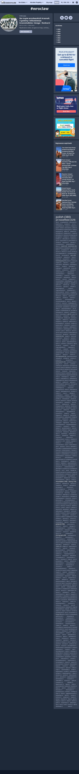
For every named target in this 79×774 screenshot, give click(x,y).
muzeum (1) (67, 662)
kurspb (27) (58, 503)
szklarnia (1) (58, 526)
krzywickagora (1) (65, 461)
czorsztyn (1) (73, 340)
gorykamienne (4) (59, 575)
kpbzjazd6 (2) (58, 541)
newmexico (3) (67, 235)
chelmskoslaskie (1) (71, 574)
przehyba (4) (66, 358)
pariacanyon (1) (68, 227)
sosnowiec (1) (74, 391)
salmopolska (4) (66, 502)
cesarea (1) (70, 704)
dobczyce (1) (64, 465)
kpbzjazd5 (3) (58, 537)
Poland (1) (63, 693)
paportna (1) (73, 638)
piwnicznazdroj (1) (60, 563)
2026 (58, 29)
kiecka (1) (58, 463)
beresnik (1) (74, 542)
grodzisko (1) (58, 531)
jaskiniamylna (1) (68, 647)
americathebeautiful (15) (61, 253)
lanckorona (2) (70, 487)
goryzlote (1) (72, 625)
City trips (49, 2)
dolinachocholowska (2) (70, 620)
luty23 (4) (66, 522)
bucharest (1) (58, 697)
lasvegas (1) (58, 496)
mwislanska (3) (72, 568)
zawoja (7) (58, 391)
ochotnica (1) (73, 358)
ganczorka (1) (66, 518)
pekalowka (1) (74, 446)
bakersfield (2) (59, 264)
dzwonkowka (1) (59, 706)
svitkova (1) (58, 393)
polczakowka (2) (59, 487)
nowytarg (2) (74, 260)
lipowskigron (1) (67, 248)
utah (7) (57, 222)
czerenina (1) (73, 640)
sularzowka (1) (59, 448)
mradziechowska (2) (60, 574)
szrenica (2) (66, 275)
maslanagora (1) (65, 376)
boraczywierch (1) (65, 503)
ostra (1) (75, 559)
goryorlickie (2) (73, 351)
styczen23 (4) (73, 531)
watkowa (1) (74, 642)
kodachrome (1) (59, 224)
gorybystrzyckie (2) (60, 352)
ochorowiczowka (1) (60, 444)
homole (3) (65, 552)
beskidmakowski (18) (65, 310)
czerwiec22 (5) (59, 570)
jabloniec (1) (74, 507)
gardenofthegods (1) (70, 244)
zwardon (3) (67, 406)
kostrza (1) (58, 507)
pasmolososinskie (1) (60, 550)
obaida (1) (69, 700)
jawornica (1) (63, 400)
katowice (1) (72, 666)
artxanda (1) (67, 691)
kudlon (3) (74, 575)
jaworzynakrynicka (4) (72, 356)
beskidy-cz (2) (67, 317)
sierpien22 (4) (65, 555)
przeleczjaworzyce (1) (60, 528)
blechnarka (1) (73, 431)
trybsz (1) (68, 479)
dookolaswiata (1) (59, 671)
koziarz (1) (58, 542)
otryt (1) (69, 642)
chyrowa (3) (58, 345)
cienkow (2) (70, 288)
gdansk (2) (58, 634)
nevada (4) (64, 266)
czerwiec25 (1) (65, 270)
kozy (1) (66, 444)
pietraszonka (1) (59, 500)
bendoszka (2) (73, 491)
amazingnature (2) (72, 535)
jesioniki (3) (65, 297)
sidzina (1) (67, 389)
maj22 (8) (65, 572)
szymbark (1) (73, 376)
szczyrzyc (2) (65, 531)
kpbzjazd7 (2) (66, 520)
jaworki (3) (73, 492)
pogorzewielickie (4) (72, 463)
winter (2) (58, 693)
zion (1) (75, 281)
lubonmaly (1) (74, 581)
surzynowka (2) (73, 454)
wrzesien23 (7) (59, 413)
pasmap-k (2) (63, 472)
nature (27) (68, 667)
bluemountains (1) (70, 689)
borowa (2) (74, 610)
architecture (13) (72, 643)
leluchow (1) (74, 450)
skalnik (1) (67, 651)
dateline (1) (74, 700)
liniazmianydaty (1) (66, 669)
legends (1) (73, 697)
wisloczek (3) (70, 343)
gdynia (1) (65, 636)
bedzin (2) (73, 395)
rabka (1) (68, 581)
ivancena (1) (65, 327)
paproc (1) (68, 507)
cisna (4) (74, 329)
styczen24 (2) (73, 415)
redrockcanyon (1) (66, 496)
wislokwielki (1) (66, 592)
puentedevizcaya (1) (60, 691)
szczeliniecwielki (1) (60, 656)
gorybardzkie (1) (72, 631)
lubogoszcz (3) (67, 477)
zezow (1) (63, 507)
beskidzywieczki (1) (71, 290)
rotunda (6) (65, 349)
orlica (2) (67, 352)
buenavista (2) (65, 242)
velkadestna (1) (73, 352)
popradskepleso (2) (73, 629)
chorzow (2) (74, 400)
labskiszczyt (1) (71, 273)
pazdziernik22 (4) (71, 539)
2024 (58, 33)
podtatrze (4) (65, 382)
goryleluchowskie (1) (66, 428)
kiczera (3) (58, 400)
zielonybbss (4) (73, 496)
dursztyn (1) (73, 514)
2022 (58, 38)
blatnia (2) (74, 277)
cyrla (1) (61, 332)
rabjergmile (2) (69, 607)
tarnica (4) (58, 369)
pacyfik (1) (73, 669)
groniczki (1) (62, 446)
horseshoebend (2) (60, 229)
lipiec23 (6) (67, 492)
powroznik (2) (74, 452)
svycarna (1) (64, 303)
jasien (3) (73, 284)
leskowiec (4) (73, 470)
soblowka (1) (72, 393)
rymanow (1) (64, 343)
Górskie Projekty (36, 2)
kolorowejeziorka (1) (60, 651)
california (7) (64, 251)
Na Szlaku (22, 2)
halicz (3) (62, 369)
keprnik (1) (74, 301)
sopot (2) (64, 634)
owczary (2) (62, 505)
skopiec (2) (74, 585)
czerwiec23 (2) (74, 502)
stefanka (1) (64, 430)
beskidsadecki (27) (72, 303)
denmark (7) (66, 605)
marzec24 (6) (70, 387)
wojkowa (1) (58, 428)
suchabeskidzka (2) (65, 454)
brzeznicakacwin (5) (60, 479)
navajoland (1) (73, 237)
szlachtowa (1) (59, 494)
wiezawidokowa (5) (71, 411)
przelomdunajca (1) (71, 557)
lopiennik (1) (66, 640)
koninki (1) (65, 485)
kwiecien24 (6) (72, 371)
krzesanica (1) (74, 686)
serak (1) (69, 301)
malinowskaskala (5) (60, 498)
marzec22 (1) (64, 590)
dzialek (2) (66, 413)
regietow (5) (58, 349)
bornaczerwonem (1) (60, 539)
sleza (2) (66, 612)
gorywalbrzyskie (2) (60, 612)
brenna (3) (58, 279)
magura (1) (70, 430)
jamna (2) (73, 592)
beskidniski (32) (60, 336)
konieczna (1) (58, 450)
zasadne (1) (58, 310)
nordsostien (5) (71, 603)
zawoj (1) (68, 513)
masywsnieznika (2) (67, 627)
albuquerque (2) (73, 235)
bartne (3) (73, 345)
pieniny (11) (66, 338)
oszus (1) (65, 393)
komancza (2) (59, 334)
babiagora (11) (59, 363)
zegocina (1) (72, 419)
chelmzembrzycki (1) (60, 474)
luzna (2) (75, 430)
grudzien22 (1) (66, 544)
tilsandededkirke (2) (60, 609)
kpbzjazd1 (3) (65, 579)
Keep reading (25, 31)
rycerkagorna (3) (59, 492)
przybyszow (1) (59, 338)
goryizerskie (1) (73, 653)
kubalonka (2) (68, 367)
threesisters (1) (59, 689)
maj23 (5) (71, 503)
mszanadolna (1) (73, 671)
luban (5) (74, 257)
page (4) (57, 227)
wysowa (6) (68, 373)
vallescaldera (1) (65, 238)
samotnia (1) (73, 270)
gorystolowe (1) (68, 656)
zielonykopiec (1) (72, 572)
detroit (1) (67, 695)
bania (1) (58, 461)
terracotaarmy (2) (59, 664)
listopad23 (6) (65, 435)
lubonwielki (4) (73, 485)
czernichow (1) (59, 621)
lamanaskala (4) (65, 398)
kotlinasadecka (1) (73, 332)
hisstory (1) (66, 664)
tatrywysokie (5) (73, 614)
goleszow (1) (73, 382)
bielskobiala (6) (67, 277)
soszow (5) (58, 367)
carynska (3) (66, 316)
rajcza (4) (74, 402)
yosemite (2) (74, 251)
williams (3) (66, 231)
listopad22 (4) (59, 520)
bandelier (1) (58, 238)
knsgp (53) (58, 614)
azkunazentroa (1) (71, 688)
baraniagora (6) (73, 365)
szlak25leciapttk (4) (60, 384)
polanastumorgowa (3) (60, 581)
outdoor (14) (73, 601)
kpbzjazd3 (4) (73, 561)
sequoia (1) (72, 262)
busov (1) (58, 505)
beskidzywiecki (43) (61, 362)
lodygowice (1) (59, 415)
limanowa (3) (72, 548)
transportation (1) (65, 702)
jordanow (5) (58, 360)
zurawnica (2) (70, 472)
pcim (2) (68, 446)
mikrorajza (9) (74, 384)
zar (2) (63, 470)
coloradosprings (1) (60, 244)
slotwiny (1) (58, 454)
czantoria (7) (74, 367)
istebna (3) (58, 408)
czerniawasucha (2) (60, 389)
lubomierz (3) (66, 284)
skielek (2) (68, 441)
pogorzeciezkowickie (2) (72, 374)
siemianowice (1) (59, 402)
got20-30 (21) (59, 294)
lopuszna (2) (73, 483)
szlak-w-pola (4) (73, 369)
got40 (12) (73, 259)
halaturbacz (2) (65, 483)
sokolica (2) (58, 340)
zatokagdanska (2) (72, 634)
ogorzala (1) (66, 286)
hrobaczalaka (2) (73, 444)
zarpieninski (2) (65, 340)
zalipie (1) (74, 673)
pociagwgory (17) (65, 249)
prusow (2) (58, 419)
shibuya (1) (58, 700)
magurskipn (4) (71, 347)
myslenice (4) (58, 409)
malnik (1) (73, 426)
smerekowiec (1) (59, 502)
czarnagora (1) (65, 514)
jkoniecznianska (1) (66, 450)
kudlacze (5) (66, 409)
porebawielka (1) (59, 522)
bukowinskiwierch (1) (60, 594)
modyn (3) (70, 559)
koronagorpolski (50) (61, 356)
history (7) (58, 645)
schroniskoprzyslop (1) (70, 500)
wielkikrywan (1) (73, 327)
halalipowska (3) (73, 378)
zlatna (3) (67, 380)
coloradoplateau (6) (60, 226)
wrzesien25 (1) (66, 259)
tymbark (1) (68, 260)
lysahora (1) (73, 325)
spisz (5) (63, 341)
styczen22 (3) (67, 575)
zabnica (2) (73, 404)
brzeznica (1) (71, 489)
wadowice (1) (58, 553)
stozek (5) (63, 367)
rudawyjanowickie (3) (71, 586)
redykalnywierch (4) (60, 380)
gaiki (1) (57, 446)
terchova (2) (67, 323)
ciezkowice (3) (59, 431)
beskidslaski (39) (72, 246)
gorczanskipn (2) (71, 524)
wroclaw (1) (73, 658)
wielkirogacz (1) (66, 494)
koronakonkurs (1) (73, 612)
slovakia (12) (74, 323)
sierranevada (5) (65, 255)
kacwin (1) (74, 479)
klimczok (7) (58, 295)
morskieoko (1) (70, 678)
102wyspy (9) (58, 422)
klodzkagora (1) (65, 631)
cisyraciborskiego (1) (60, 667)
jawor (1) (75, 503)
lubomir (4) (74, 474)
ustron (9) (64, 279)
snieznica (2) (58, 583)
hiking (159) (72, 481)
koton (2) (58, 314)
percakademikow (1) (72, 645)
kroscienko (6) (59, 257)
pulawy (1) (67, 336)
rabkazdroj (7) (67, 257)
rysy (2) (66, 629)
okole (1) (57, 586)
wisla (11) (58, 249)
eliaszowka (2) (73, 306)
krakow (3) (73, 544)
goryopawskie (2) (59, 618)
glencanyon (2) (71, 272)
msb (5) (67, 470)
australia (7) (65, 675)
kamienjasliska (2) (70, 564)
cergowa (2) (65, 345)
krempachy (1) (74, 513)
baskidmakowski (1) (60, 455)
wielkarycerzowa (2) (60, 439)
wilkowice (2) (66, 415)
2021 (58, 40)
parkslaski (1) (67, 402)
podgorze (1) (65, 546)
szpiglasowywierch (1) (71, 677)
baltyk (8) (67, 609)
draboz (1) (67, 491)
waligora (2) (58, 610)
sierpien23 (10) (66, 468)
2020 (58, 42)
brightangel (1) (59, 268)
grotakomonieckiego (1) (70, 466)
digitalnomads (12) (60, 684)
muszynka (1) (66, 426)
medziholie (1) (67, 325)
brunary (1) (68, 505)
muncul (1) (64, 570)
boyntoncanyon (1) (68, 229)
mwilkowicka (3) (67, 417)
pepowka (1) (74, 441)
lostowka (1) (73, 286)
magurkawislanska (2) (60, 290)
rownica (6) (74, 248)
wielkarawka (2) (59, 511)
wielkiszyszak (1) (59, 649)
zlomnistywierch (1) (70, 563)
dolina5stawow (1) (60, 678)
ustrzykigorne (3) (59, 317)
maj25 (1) (73, 275)
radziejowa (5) (59, 358)
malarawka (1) (67, 511)
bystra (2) (74, 428)
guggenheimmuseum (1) (71, 693)
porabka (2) (58, 398)
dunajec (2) (58, 601)
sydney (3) (74, 680)
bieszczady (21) (63, 314)
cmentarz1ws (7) (72, 420)
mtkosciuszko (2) (72, 675)
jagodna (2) (58, 354)
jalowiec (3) (58, 555)
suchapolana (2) (69, 459)
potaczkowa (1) (73, 520)
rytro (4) (57, 332)
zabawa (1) (63, 516)
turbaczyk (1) (67, 530)
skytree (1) (63, 700)
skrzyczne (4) (68, 498)
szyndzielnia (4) (73, 294)
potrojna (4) (73, 398)
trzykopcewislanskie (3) (67, 448)
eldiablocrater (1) (67, 233)
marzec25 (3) (58, 286)
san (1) (57, 677)
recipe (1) (58, 669)
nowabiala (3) (59, 485)
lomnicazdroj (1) (59, 305)
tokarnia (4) (73, 336)
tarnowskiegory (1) (60, 662)
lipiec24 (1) (65, 354)
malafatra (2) (65, 321)
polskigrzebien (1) (59, 653)
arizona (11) (67, 226)
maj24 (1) (58, 378)
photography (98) (61, 535)
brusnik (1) (58, 598)
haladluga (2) (74, 691)
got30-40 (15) (73, 249)
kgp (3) (73, 649)
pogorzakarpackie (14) (60, 459)
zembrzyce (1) (68, 474)
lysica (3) (73, 605)
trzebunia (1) (66, 312)
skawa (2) (70, 706)
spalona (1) (58, 631)
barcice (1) (74, 330)
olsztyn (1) (74, 656)
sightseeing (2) (73, 702)
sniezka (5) (58, 270)
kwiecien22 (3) (59, 585)
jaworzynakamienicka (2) (61, 568)
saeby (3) (63, 610)
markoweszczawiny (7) (71, 362)
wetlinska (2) (58, 316)
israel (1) (65, 704)
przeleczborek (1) (59, 530)
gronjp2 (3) (58, 472)
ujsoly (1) (69, 570)
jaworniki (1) (58, 643)
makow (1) (74, 455)
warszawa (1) (65, 643)
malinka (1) (74, 647)
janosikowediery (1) (60, 323)
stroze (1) (58, 376)
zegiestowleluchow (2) (66, 452)
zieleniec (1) (72, 354)
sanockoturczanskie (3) (70, 623)
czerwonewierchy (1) (60, 686)
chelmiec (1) (68, 610)
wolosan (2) (58, 642)
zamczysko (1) (59, 466)
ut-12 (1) (74, 224)
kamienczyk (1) (59, 277)
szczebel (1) (66, 671)
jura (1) (57, 658)
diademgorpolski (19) (72, 541)
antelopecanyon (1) (60, 272)
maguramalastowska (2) (61, 374)
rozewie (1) (68, 632)
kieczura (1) (58, 457)
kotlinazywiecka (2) (60, 417)
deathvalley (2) (73, 264)
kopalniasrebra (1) (72, 660)
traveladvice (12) (59, 682)
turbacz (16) (58, 259)
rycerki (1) (67, 292)
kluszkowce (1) (64, 559)
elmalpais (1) (66, 237)
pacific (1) (58, 702)
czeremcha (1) (59, 566)
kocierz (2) (58, 470)
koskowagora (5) (59, 312)
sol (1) (63, 441)
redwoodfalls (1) (59, 680)
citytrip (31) (59, 546)
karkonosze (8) (66, 268)
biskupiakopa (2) (70, 616)
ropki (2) (75, 704)
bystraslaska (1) (72, 295)
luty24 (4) (69, 400)
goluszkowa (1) (66, 509)
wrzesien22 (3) (73, 552)
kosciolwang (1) (66, 655)
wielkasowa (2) (73, 609)
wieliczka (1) (58, 465)
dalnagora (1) (72, 526)
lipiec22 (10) (58, 533)
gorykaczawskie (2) (67, 585)
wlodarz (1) (58, 599)
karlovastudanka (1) (69, 299)
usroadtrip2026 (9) (64, 222)
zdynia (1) (68, 594)
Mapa (57, 2)
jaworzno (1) (67, 384)
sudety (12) (58, 297)
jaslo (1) (63, 330)
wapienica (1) (73, 435)
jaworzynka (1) (63, 677)
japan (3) (74, 699)
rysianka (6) (72, 363)
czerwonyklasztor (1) (60, 557)
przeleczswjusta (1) (71, 550)
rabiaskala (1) (59, 640)
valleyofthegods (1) (69, 281)
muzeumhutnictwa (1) (60, 424)
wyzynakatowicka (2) (60, 397)
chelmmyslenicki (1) (60, 411)
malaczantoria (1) (64, 658)
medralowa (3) (59, 365)
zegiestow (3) (66, 422)
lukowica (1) (58, 442)
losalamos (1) (73, 238)
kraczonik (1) (58, 452)
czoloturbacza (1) (71, 528)
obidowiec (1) (70, 682)
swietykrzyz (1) (66, 697)
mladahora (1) (74, 439)
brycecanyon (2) (72, 222)
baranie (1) (58, 592)
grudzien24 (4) (74, 305)
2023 (58, 36)
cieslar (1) (74, 408)
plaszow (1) (58, 548)
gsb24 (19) (74, 314)
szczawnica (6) (73, 494)
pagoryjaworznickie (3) (60, 386)
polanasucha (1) (72, 433)
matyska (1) (58, 572)
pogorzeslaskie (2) (60, 248)
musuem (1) (65, 666)
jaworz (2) (65, 548)
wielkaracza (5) (69, 437)
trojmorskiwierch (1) (60, 629)
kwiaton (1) (74, 505)
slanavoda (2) (69, 408)
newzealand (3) (73, 664)
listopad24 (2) (59, 321)
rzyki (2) (75, 397)
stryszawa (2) (71, 386)
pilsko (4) (58, 590)
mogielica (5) (58, 262)
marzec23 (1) (73, 518)
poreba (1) (58, 435)
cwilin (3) (58, 579)
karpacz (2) (73, 268)
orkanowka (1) (73, 522)
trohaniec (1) (64, 642)
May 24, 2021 (23, 25)
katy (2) (75, 343)
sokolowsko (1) (66, 596)
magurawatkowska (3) (60, 347)
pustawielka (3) (66, 306)
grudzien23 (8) (59, 420)
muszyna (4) (64, 371)
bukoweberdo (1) (72, 636)
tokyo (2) (70, 699)
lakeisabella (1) (66, 264)
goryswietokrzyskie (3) (60, 607)
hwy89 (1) (75, 229)
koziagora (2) (58, 430)
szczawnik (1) (58, 426)
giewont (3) (67, 686)
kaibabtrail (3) (73, 231)
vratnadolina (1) (59, 329)
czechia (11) (58, 303)
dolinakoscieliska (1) (60, 647)
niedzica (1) (58, 341)
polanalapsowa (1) (69, 537)
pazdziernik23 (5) (69, 442)
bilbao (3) (58, 688)
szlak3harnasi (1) (70, 516)
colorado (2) (58, 242)
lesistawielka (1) (59, 596)
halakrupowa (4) (73, 389)
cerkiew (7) (72, 349)
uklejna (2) (73, 409)
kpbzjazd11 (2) (73, 509)
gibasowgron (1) (59, 468)
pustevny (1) (73, 317)
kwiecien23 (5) (59, 509)
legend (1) (68, 684)
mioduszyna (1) (68, 455)
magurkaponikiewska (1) (69, 553)
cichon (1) (66, 561)
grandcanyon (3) (59, 231)
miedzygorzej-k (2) (60, 406)
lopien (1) (64, 583)
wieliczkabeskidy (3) (69, 457)
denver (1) (58, 246)
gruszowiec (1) (69, 583)
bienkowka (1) (73, 312)
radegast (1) (58, 319)
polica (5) (66, 363)
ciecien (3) (74, 530)
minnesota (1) (67, 680)
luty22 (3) (63, 586)
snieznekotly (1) (59, 275)
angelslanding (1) (59, 283)
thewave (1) (73, 226)
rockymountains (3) (64, 240)
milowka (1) (74, 417)
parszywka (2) (74, 310)
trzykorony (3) (65, 601)
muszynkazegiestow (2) (71, 424)
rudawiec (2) (58, 625)
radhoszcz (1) (65, 319)
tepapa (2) (58, 666)
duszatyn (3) (65, 334)
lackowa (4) (58, 373)
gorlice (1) (63, 614)
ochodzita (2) (73, 406)
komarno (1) (73, 655)
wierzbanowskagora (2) (61, 476)
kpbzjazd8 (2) (58, 544)
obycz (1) (58, 433)
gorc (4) (74, 308)
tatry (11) (68, 614)
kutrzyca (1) (72, 579)
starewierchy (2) (69, 360)
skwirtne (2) (74, 373)
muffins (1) (74, 667)
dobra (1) (75, 583)
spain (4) (63, 688)
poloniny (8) (73, 511)
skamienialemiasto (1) (60, 603)
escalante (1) (67, 224)
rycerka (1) (67, 439)
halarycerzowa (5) (66, 294)
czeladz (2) (67, 395)
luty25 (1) (65, 295)
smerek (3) (58, 330)
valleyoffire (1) (74, 283)
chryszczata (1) (73, 334)
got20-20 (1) (58, 284)
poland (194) (60, 524)
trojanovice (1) (73, 319)
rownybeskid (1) (59, 395)
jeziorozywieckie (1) (69, 621)
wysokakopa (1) (59, 655)
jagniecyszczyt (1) (59, 616)
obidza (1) (58, 308)
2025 (58, 31)
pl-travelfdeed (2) (59, 627)
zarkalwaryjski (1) (69, 533)
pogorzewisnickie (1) (72, 465)
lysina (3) (75, 459)
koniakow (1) (58, 518)
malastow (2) (66, 431)
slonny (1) (58, 638)
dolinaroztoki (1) (59, 564)
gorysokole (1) (59, 588)
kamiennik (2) (64, 433)
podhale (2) (58, 483)
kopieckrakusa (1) (73, 546)
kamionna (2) (65, 419)
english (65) (64, 246)
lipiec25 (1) (65, 262)
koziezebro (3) (66, 351)
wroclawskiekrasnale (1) (61, 660)
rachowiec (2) (59, 441)
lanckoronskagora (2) (60, 489)
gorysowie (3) (64, 599)
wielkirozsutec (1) (73, 321)
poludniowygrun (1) (68, 329)
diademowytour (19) (72, 590)
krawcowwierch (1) (65, 378)
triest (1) (61, 704)
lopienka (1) (58, 513)
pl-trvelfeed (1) (64, 598)
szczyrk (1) (74, 498)
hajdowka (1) (64, 463)
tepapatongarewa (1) (66, 673)
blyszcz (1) (63, 542)
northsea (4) (58, 605)
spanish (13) (73, 662)
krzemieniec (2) (65, 638)
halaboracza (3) (65, 404)
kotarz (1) (65, 577)
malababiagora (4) (60, 387)
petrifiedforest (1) (59, 233)
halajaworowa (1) (72, 577)
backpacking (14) (59, 695)
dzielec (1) (65, 526)
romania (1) (73, 695)
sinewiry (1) (63, 513)
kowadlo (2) (65, 625)
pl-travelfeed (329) (65, 219)
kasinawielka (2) (71, 476)
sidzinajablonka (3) (73, 380)
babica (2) (75, 472)
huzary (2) (63, 373)
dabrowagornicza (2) (65, 391)
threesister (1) (64, 699)
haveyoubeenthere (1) (72, 598)
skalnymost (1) (74, 588)
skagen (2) (75, 607)
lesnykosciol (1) (72, 279)
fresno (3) (58, 255)
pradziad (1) (72, 297)
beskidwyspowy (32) (61, 260)
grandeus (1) (64, 541)
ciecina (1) (58, 404)
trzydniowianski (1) (70, 618)
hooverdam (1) (72, 266)
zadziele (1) (65, 420)
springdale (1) (67, 283)
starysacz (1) (66, 332)
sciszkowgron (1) (73, 468)
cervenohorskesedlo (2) (61, 301)
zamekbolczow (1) (66, 588)
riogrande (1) (73, 242)
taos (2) (57, 240)
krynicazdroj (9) (59, 351)
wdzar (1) (58, 559)
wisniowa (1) (58, 577)
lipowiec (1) (69, 566)
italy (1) (57, 704)
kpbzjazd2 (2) (74, 570)
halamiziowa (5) (66, 365)
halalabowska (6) (66, 305)
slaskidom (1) (67, 653)
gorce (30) (73, 255)
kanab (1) (62, 227)
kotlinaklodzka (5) (59, 623)
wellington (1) (59, 673)
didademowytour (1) (72, 599)
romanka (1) (67, 649)
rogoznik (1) (58, 516)
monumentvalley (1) (60, 281)
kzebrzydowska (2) (60, 491)
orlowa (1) (75, 448)
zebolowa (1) (73, 461)
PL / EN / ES (65, 2)
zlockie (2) (58, 371)
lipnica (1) (63, 408)
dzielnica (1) (68, 330)
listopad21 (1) (74, 594)
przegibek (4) (73, 292)
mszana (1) (73, 477)
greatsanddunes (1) (72, 240)
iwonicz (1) (58, 343)
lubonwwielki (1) (59, 477)
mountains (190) (61, 481)
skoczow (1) (58, 251)
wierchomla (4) (59, 306)
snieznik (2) (74, 627)
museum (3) (63, 645)
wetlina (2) (73, 316)
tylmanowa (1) (68, 542)
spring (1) (58, 699)
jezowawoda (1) (59, 561)
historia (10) (73, 422)
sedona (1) (74, 227)
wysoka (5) (73, 338)
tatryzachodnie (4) (60, 620)
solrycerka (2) (59, 437)
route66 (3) (74, 233)
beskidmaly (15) (68, 397)
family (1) (74, 684)
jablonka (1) (58, 382)
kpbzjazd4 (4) (73, 555)
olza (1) (75, 516)
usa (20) (69, 251)
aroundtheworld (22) (72, 253)
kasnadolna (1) (73, 596)
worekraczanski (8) (60, 292)
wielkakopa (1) (73, 651)
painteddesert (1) (59, 235)
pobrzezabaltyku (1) (60, 632)
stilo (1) (74, 632)
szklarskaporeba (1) (60, 273)
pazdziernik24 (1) (59, 325)
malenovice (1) (59, 327)
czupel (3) (73, 413)
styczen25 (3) (58, 299)
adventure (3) (59, 675)
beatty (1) (58, 266)
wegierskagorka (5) (60, 288)
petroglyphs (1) (59, 237)
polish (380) (63, 217)
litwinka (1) (58, 514)
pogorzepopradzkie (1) (66, 308)
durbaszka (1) (59, 552)
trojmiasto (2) (59, 636)
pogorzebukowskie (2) (71, 341)
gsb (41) (70, 314)
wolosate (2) (67, 369)
